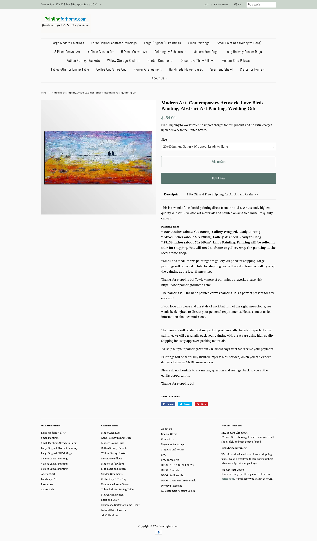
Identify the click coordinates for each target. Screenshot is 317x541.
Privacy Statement (171, 485)
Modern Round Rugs (112, 443)
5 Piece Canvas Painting (54, 468)
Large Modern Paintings (68, 43)
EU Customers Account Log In (178, 490)
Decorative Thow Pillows (197, 60)
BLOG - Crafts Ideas (172, 470)
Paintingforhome (168, 526)
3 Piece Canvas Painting (54, 458)
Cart (240, 4)
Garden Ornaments (160, 60)
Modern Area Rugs (206, 51)
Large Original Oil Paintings (162, 43)
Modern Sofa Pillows (236, 60)
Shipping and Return (172, 449)
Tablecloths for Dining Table (70, 69)
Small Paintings (198, 43)
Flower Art (47, 484)
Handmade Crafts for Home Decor (120, 505)
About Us (158, 78)
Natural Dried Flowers (113, 510)
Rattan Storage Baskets (83, 60)
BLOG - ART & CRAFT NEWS (177, 465)
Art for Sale (47, 489)
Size (164, 139)
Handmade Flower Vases (186, 69)
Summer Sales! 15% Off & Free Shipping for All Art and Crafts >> (71, 4)
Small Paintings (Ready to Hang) (239, 43)
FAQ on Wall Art (170, 459)
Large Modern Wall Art (53, 432)
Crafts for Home (251, 69)
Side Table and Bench (113, 468)
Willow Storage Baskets (123, 60)
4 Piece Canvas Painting (54, 463)
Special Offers (169, 434)
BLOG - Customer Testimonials (178, 480)
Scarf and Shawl (221, 69)
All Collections (109, 515)
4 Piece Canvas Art (101, 51)
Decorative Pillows (111, 458)
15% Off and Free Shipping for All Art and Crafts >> (222, 194)
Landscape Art (49, 479)
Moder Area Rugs (111, 432)
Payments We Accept (173, 444)
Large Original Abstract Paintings (114, 43)
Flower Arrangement (148, 69)
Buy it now (218, 178)
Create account (221, 4)
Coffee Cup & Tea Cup (111, 69)
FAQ (163, 454)
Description (172, 194)
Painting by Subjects (169, 51)
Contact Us (167, 439)
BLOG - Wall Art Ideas (173, 475)
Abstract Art (48, 474)
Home (43, 92)
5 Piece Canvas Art (134, 51)
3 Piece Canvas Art (67, 51)
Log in (206, 4)
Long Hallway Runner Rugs (244, 51)
